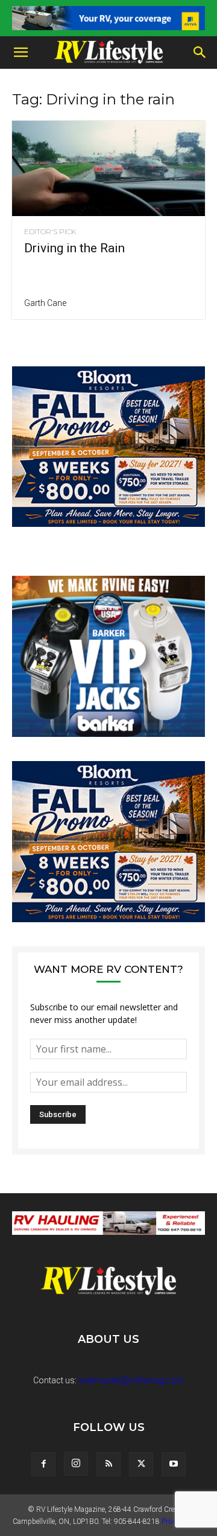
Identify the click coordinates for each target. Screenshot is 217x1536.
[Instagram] (76, 1464)
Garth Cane (45, 303)
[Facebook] (43, 1464)
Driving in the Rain (74, 248)
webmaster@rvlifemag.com (131, 1380)
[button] (20, 52)
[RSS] (108, 1464)
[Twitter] (141, 1464)
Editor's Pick (50, 231)
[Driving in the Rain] (108, 168)
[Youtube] (174, 1464)
